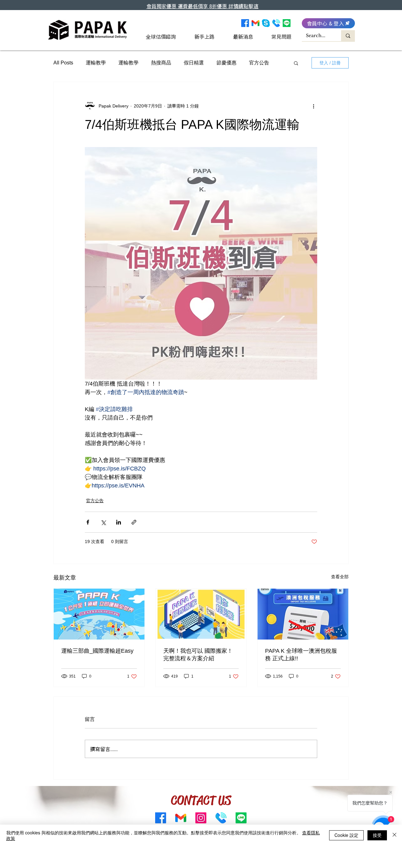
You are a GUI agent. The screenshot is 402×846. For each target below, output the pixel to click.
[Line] (287, 23)
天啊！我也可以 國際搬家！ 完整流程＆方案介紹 (198, 655)
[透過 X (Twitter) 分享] (103, 522)
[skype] (266, 23)
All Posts (63, 62)
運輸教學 (96, 62)
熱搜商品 (161, 62)
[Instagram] (200, 817)
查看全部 (340, 576)
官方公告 (259, 62)
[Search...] (348, 35)
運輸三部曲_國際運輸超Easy (97, 651)
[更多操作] (313, 106)
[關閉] (394, 835)
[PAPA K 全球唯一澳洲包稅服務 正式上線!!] (303, 614)
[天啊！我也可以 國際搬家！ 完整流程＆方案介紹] (201, 614)
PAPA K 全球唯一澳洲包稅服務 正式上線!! (301, 655)
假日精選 (194, 62)
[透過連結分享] (134, 522)
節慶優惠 (226, 62)
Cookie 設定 (346, 835)
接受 (377, 835)
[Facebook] (245, 23)
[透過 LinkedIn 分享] (119, 522)
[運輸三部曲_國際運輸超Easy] (99, 614)
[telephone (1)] (276, 23)
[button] (296, 62)
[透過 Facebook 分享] (88, 522)
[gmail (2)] (255, 23)
